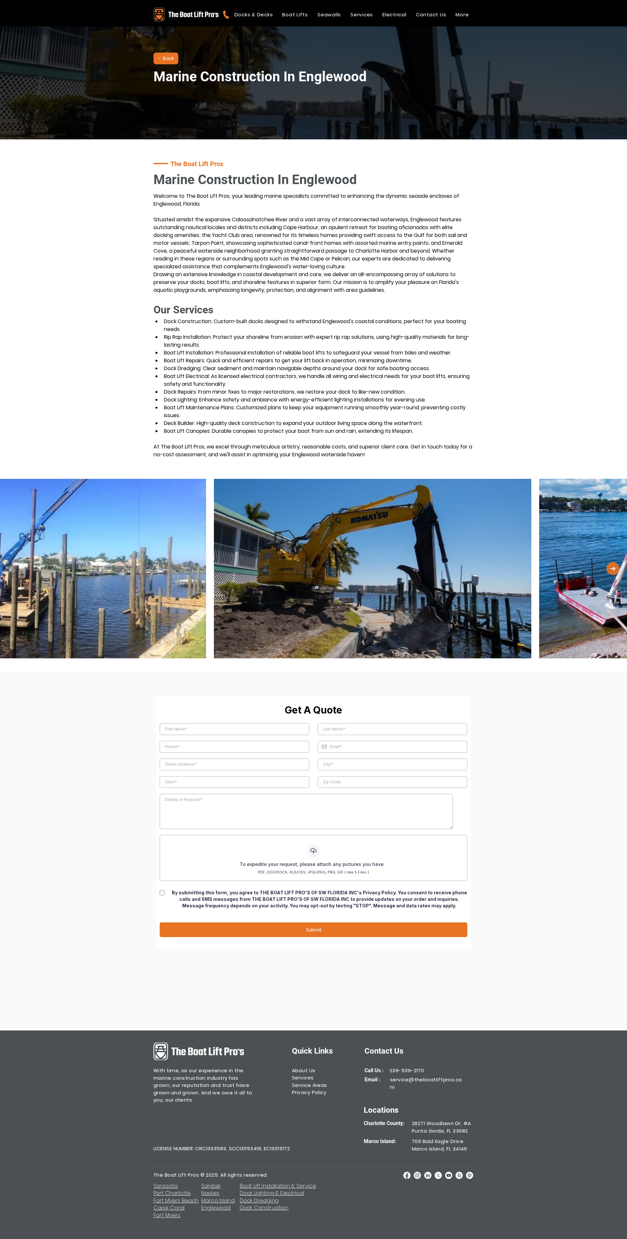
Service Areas (309, 1085)
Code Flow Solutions (386, 1230)
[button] (253, 15)
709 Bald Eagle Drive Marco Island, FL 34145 (439, 1145)
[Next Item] (612, 568)
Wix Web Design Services (310, 1230)
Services (303, 1077)
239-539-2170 (407, 1070)
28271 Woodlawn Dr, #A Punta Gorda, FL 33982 (441, 1127)
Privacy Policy (309, 1092)
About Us (303, 1070)
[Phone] (225, 14)
